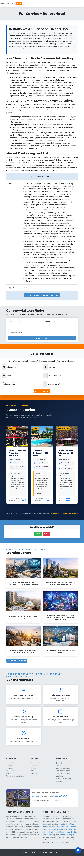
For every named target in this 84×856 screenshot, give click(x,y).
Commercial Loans (63, 768)
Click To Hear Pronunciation (42, 295)
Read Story (22, 500)
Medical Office (70, 827)
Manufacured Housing (68, 832)
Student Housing (65, 834)
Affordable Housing (51, 832)
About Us (10, 763)
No (47, 534)
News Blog (35, 773)
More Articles (16, 661)
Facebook (35, 763)
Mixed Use (63, 829)
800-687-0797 (61, 796)
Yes (39, 534)
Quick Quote (60, 763)
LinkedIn (34, 765)
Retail (45, 827)
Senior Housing (49, 834)
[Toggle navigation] (80, 3)
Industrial (52, 827)
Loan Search (42, 338)
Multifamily (63, 824)
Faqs (8, 773)
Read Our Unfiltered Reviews (64, 513)
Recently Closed (12, 771)
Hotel (56, 829)
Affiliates (9, 765)
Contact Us (36, 796)
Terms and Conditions (15, 776)
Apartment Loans (63, 771)
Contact (9, 768)
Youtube (34, 771)
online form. (57, 800)
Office (71, 824)
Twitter (34, 768)
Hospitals (60, 827)
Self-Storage (48, 829)
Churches (72, 829)
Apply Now (40, 391)
